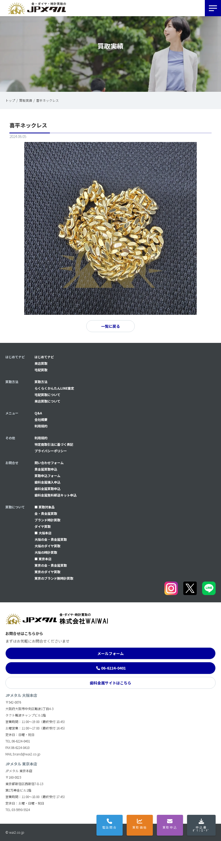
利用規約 (40, 426)
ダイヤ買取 (42, 526)
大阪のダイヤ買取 (47, 545)
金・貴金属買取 (45, 513)
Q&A (38, 413)
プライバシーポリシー (50, 450)
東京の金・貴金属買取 (50, 565)
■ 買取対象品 (44, 507)
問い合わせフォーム (49, 462)
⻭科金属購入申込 (47, 482)
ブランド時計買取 (47, 520)
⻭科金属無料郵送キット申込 (55, 495)
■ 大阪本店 (42, 533)
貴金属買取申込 (45, 469)
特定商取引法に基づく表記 (53, 444)
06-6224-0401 (113, 668)
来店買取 (40, 363)
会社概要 (40, 419)
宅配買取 (40, 369)
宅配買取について (47, 394)
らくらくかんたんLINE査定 (54, 388)
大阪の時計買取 (45, 552)
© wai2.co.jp (14, 832)
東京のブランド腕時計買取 (53, 578)
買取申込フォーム (47, 475)
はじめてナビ (44, 356)
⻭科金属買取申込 (47, 488)
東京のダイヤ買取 (47, 571)
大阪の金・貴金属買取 (50, 539)
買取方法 (40, 381)
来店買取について (47, 401)
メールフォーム (110, 653)
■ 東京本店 (42, 558)
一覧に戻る (110, 326)
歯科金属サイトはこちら (110, 682)
